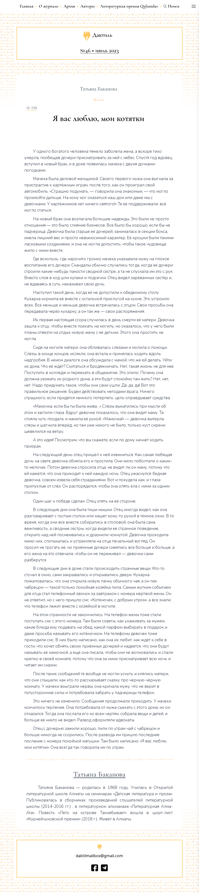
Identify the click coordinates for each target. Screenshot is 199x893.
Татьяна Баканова (99, 774)
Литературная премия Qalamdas (129, 6)
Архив (69, 6)
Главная (26, 6)
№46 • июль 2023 (99, 50)
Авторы (87, 6)
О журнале (48, 6)
